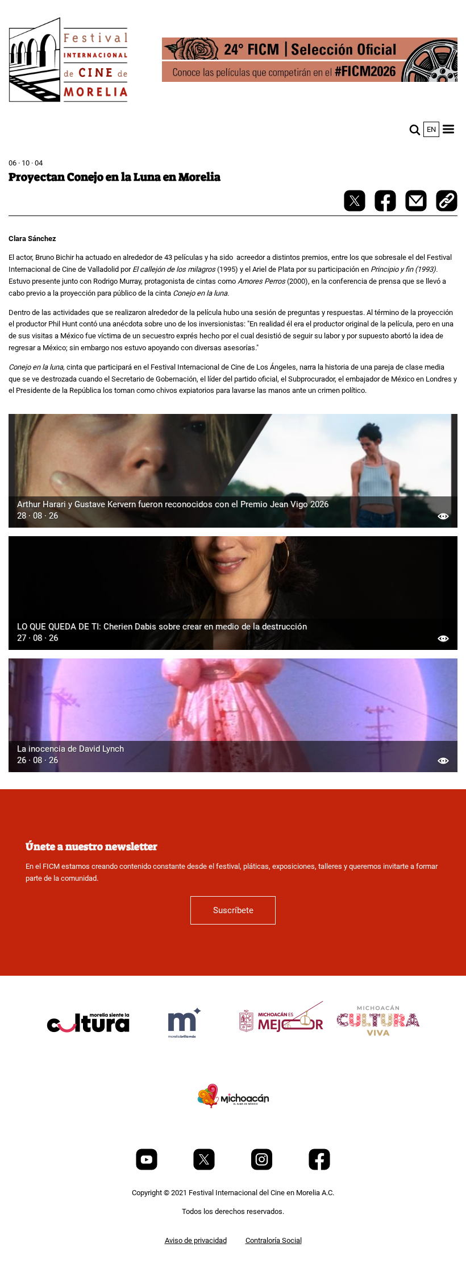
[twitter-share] (355, 209)
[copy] (446, 202)
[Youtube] (147, 1167)
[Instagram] (262, 1167)
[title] (88, 1050)
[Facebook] (319, 1167)
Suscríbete (233, 910)
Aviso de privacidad (196, 1240)
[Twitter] (205, 1167)
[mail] (416, 209)
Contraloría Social (274, 1240)
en (431, 129)
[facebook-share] (386, 209)
